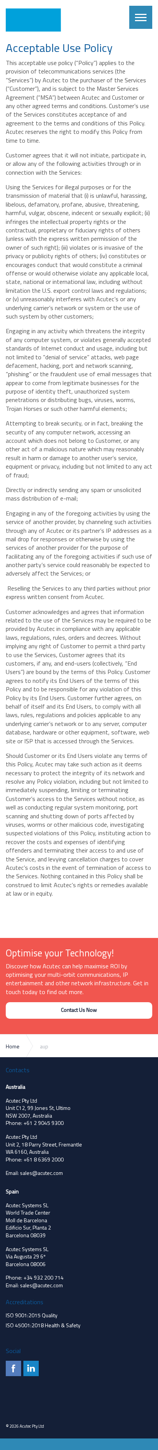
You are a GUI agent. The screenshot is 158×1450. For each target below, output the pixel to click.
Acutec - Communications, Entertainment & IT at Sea (37, 20)
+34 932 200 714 (43, 1277)
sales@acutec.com (41, 1173)
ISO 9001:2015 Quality (32, 1315)
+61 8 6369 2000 (43, 1159)
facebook (13, 1368)
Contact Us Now (79, 1010)
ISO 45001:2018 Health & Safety (43, 1325)
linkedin (31, 1368)
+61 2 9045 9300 (43, 1123)
